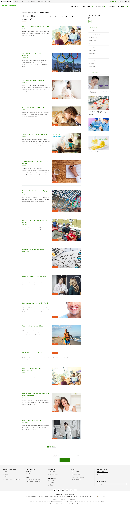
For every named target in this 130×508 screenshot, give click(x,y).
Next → (54, 446)
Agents (27, 1)
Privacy (51, 503)
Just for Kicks (25, 57)
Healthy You (92, 53)
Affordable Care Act (54, 473)
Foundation (7, 478)
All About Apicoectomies (94, 133)
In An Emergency (75, 471)
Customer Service (75, 473)
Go (90, 21)
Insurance (24, 136)
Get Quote (113, 1)
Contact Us (101, 475)
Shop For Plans (75, 6)
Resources (111, 6)
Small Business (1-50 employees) (34, 481)
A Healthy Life (100, 6)
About (120, 6)
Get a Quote (65, 460)
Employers (52, 482)
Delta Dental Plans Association (45, 501)
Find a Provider (87, 6)
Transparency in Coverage (77, 474)
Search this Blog (94, 15)
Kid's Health (24, 224)
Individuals (52, 480)
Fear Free (91, 43)
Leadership (7, 474)
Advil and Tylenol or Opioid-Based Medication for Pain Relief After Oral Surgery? (97, 113)
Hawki (73, 480)
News (6, 476)
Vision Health (92, 66)
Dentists (33, 1)
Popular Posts (93, 73)
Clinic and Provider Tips (94, 34)
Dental (28, 473)
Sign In (127, 1)
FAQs (51, 476)
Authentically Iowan (94, 30)
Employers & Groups (18, 1)
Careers (6, 473)
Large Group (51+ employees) (33, 479)
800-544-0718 (102, 472)
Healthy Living (25, 397)
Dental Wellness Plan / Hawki (44, 1)
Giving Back (92, 47)
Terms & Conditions (57, 503)
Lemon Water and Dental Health (96, 151)
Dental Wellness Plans (76, 479)
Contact (120, 1)
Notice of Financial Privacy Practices (69, 503)
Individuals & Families (6, 1)
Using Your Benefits (54, 474)
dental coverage (80, 501)
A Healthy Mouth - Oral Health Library (13, 479)
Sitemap (78, 503)
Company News (93, 37)
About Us (7, 471)
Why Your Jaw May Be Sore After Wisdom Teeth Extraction (98, 91)
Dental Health (25, 28)
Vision (28, 475)
